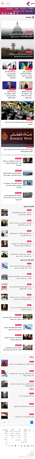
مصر (6, 441)
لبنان (6, 443)
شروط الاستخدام (30, 455)
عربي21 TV (11, 431)
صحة (13, 437)
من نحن (32, 451)
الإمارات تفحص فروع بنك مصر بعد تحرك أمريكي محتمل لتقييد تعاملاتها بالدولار (18, 150)
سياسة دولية (16, 11)
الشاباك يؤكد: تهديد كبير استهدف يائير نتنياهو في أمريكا (13, 338)
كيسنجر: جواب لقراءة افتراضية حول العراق (24, 406)
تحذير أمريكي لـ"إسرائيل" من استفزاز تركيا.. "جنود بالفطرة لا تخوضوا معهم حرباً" (12, 163)
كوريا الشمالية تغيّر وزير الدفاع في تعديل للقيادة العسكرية (10, 75)
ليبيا (6, 435)
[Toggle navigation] (8, 3)
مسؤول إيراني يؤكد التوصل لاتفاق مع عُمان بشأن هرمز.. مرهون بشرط (13, 174)
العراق (6, 433)
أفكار (19, 437)
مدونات (31, 389)
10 (8, 422)
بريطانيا (5, 439)
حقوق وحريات (9, 8)
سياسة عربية (23, 8)
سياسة (31, 8)
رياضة (25, 437)
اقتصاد (25, 435)
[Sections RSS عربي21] (27, 446)
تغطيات (25, 433)
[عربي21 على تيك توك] (5, 13)
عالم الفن (12, 433)
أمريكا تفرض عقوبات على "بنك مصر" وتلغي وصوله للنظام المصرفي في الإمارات (20, 298)
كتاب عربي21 (17, 431)
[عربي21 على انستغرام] (8, 13)
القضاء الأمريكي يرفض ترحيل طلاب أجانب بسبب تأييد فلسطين (19, 123)
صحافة (32, 357)
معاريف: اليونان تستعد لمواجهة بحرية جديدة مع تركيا (21, 364)
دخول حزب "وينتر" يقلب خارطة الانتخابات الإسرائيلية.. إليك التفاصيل (21, 213)
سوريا (6, 437)
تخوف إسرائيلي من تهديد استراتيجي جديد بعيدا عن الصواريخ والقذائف (22, 384)
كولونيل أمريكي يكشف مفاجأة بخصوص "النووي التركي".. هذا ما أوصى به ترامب (19, 277)
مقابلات (16, 8)
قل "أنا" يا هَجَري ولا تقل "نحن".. (26, 396)
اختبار (22, 11)
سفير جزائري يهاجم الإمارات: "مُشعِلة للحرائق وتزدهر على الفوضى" (20, 234)
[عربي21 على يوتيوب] (11, 13)
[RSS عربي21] (2, 13)
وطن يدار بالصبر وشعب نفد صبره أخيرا (24, 416)
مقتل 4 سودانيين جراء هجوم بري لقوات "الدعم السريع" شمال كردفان (12, 348)
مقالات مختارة (17, 435)
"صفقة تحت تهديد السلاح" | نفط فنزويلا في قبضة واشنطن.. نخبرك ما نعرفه (20, 255)
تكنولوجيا (12, 435)
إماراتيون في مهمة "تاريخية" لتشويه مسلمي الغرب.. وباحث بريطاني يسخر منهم (20, 267)
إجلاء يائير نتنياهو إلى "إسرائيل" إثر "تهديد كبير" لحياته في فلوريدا (26, 94)
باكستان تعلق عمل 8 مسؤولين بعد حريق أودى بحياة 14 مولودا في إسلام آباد (13, 185)
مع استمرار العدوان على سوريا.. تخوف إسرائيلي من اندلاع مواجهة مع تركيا (21, 374)
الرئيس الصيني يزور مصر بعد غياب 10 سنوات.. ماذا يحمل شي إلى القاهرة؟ (20, 224)
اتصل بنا (32, 453)
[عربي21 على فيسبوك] (17, 13)
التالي (4, 422)
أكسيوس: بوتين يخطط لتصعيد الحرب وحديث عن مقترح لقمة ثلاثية (26, 75)
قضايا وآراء (18, 433)
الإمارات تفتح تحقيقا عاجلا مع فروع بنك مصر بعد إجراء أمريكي (13, 328)
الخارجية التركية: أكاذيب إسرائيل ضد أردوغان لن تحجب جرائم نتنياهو (9, 94)
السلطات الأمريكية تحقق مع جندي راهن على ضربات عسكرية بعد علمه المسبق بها (13, 197)
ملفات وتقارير (29, 11)
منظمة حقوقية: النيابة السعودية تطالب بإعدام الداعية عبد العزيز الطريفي (20, 287)
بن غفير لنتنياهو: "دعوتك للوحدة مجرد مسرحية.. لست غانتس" (12, 318)
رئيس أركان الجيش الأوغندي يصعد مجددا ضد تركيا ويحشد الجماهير (20, 308)
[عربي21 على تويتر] (14, 13)
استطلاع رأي (17, 440)
